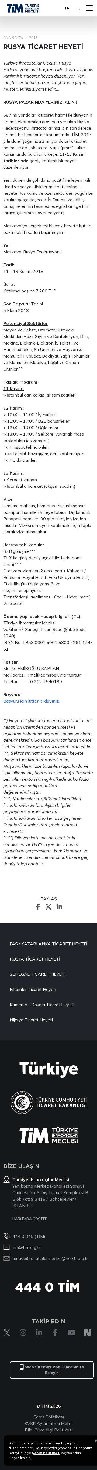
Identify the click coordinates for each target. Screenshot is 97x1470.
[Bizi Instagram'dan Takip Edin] (23, 1333)
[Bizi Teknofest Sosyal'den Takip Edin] (87, 1333)
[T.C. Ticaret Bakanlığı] (49, 1102)
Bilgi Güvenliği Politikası (48, 1430)
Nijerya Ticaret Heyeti (31, 1019)
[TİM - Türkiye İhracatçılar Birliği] (23, 8)
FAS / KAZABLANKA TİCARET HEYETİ (48, 943)
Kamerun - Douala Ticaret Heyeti (42, 1004)
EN (67, 8)
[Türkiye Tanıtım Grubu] (48, 1070)
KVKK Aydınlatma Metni (48, 1423)
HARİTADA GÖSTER (29, 1219)
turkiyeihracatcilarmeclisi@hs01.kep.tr (50, 1258)
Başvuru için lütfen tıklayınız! (31, 701)
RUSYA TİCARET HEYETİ (35, 959)
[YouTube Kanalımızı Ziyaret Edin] (71, 1333)
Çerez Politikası (48, 1417)
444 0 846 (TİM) (28, 1236)
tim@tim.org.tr (26, 1247)
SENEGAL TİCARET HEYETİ (38, 974)
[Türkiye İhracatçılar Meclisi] (48, 1135)
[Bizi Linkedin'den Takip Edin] (39, 1333)
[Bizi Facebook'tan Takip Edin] (55, 1333)
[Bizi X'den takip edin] (6, 1333)
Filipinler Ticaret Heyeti (33, 989)
